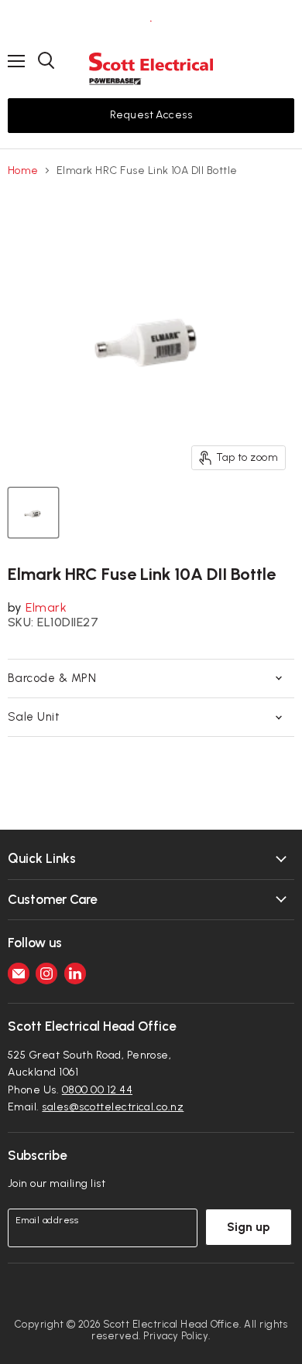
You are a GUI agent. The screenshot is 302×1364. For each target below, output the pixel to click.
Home (23, 171)
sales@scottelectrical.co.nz (113, 1106)
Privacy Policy (175, 1336)
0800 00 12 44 (97, 1089)
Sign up (248, 1226)
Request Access (151, 114)
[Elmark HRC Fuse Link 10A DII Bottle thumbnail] (33, 512)
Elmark (46, 607)
